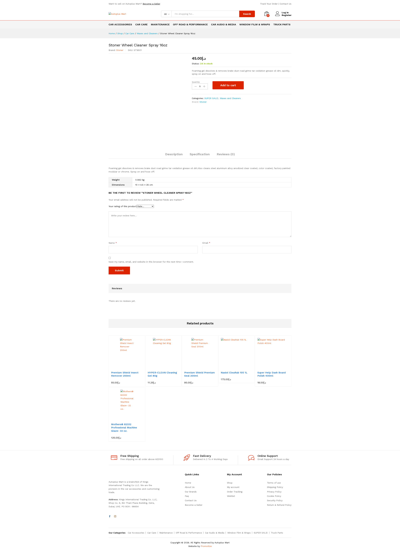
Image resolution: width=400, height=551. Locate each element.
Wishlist (231, 496)
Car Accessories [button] (120, 24)
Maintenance (166, 532)
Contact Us (285, 3)
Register (286, 15)
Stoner (119, 50)
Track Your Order (269, 3)
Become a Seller (151, 3)
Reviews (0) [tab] (226, 154)
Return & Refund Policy (279, 505)
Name (113, 243)
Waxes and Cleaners (230, 98)
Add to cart (228, 85)
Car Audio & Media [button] (223, 24)
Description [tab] (174, 154)
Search (247, 14)
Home (188, 483)
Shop (229, 483)
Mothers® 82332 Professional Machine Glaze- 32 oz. (124, 427)
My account (233, 487)
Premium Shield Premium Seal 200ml (199, 374)
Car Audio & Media (214, 532)
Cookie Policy (274, 496)
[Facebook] (109, 516)
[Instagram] (115, 516)
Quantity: (196, 82)
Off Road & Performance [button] (190, 24)
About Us (190, 487)
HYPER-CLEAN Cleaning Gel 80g (162, 374)
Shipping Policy (275, 487)
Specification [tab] (200, 154)
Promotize (206, 546)
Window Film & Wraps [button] (254, 24)
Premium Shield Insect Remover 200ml (124, 374)
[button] (123, 367)
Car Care (151, 532)
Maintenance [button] (160, 24)
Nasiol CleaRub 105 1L (234, 372)
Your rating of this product (123, 206)
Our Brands (191, 491)
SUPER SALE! (211, 98)
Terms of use (274, 483)
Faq (187, 496)
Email (206, 243)
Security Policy (274, 500)
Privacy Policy (274, 491)
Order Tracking (234, 491)
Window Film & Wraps (239, 532)
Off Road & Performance (189, 532)
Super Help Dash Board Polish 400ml (271, 374)
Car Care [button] (141, 24)
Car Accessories (136, 532)
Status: (195, 63)
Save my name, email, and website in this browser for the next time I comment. (151, 262)
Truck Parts (281, 24)
